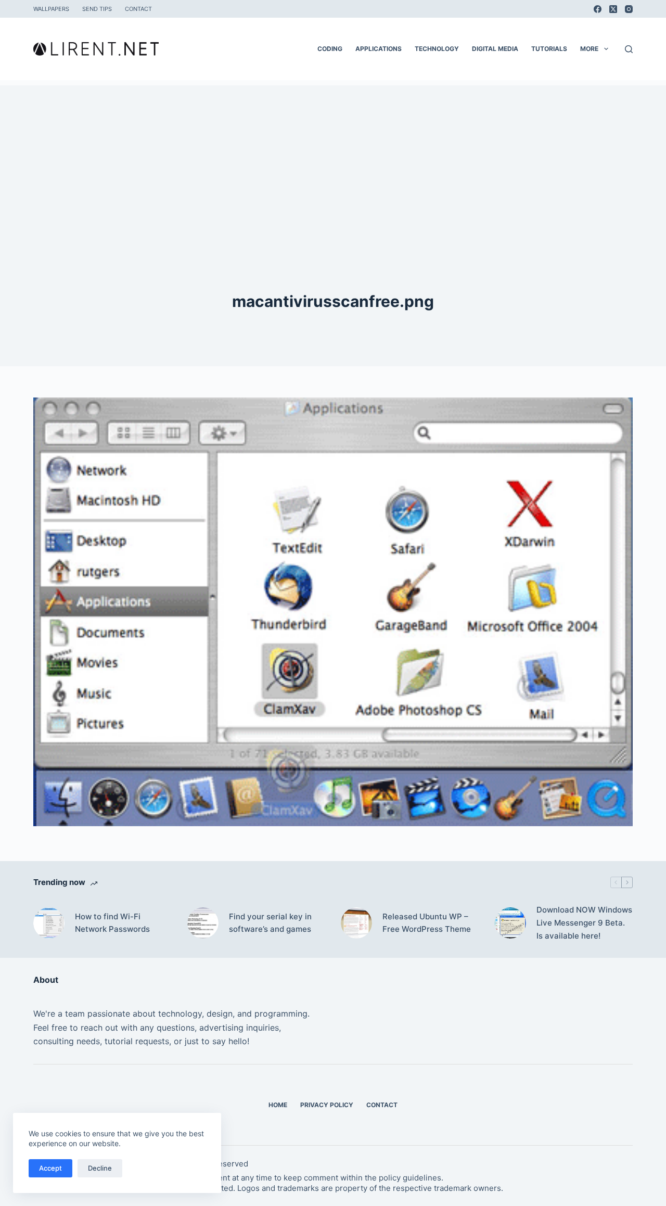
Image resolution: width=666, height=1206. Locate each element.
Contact (138, 8)
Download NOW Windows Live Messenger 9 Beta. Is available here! (584, 923)
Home (277, 1105)
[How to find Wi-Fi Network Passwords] (49, 923)
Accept (50, 1168)
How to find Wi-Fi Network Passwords (112, 923)
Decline (100, 1168)
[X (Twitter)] (613, 9)
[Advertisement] (333, 158)
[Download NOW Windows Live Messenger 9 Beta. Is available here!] (510, 923)
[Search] (629, 49)
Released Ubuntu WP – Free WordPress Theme (426, 923)
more (589, 49)
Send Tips (97, 8)
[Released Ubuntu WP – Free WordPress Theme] (356, 923)
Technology (437, 49)
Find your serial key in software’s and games (270, 923)
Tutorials (549, 49)
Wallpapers (51, 8)
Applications (378, 49)
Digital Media (495, 49)
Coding (329, 49)
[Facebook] (597, 9)
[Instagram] (629, 9)
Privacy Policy (326, 1105)
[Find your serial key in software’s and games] (203, 923)
